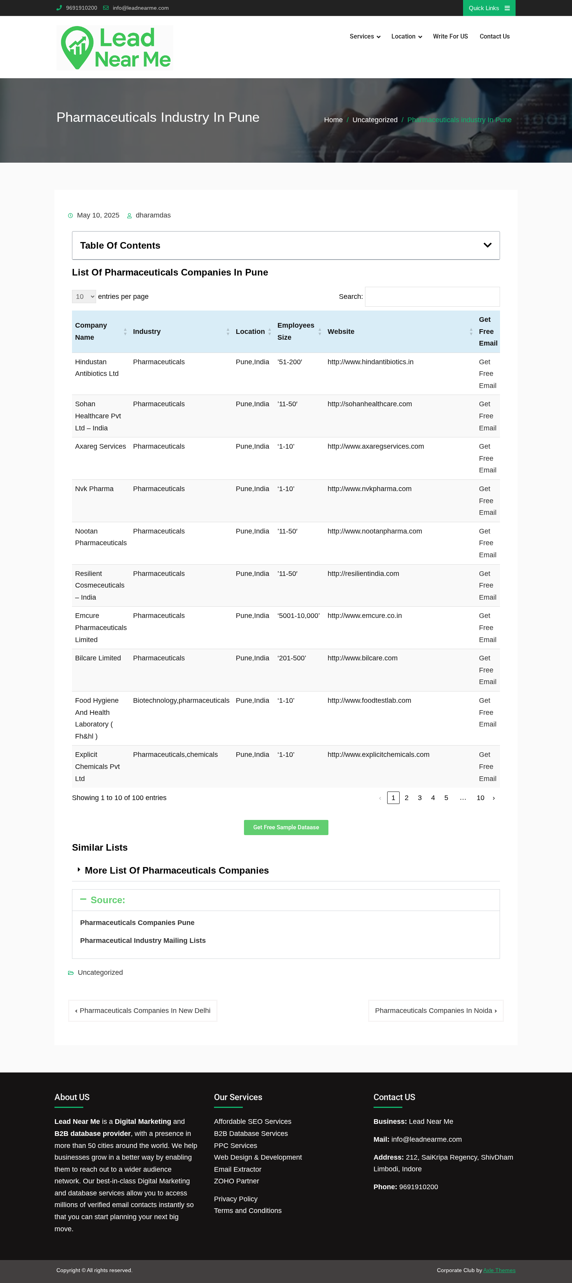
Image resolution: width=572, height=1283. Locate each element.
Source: (108, 900)
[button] (488, 245)
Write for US (450, 36)
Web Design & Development (258, 1157)
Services (362, 36)
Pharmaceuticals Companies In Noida (433, 1010)
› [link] (494, 798)
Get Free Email (488, 374)
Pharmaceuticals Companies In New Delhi (145, 1010)
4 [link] (433, 798)
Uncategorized (100, 972)
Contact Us (495, 36)
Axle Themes (499, 1270)
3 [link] (420, 798)
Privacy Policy (236, 1199)
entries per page (123, 296)
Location (403, 36)
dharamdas (153, 215)
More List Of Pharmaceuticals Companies (177, 870)
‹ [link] (380, 798)
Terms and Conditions (248, 1211)
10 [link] (480, 798)
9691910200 (81, 8)
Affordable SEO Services (252, 1121)
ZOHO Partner (236, 1181)
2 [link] (407, 798)
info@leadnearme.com (141, 8)
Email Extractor (237, 1169)
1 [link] (393, 798)
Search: (351, 296)
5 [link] (446, 798)
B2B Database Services (251, 1133)
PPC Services (235, 1146)
